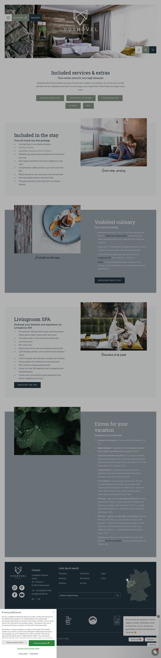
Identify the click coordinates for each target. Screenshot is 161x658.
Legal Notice (34, 654)
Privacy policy (23, 654)
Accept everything (40, 643)
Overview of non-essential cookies (28, 648)
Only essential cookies (15, 642)
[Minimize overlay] (53, 612)
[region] (28, 626)
